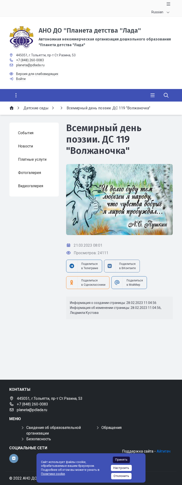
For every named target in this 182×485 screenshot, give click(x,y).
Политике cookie (53, 474)
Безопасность (38, 439)
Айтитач (163, 451)
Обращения (111, 427)
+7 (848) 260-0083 (30, 60)
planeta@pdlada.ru (30, 65)
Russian (157, 12)
